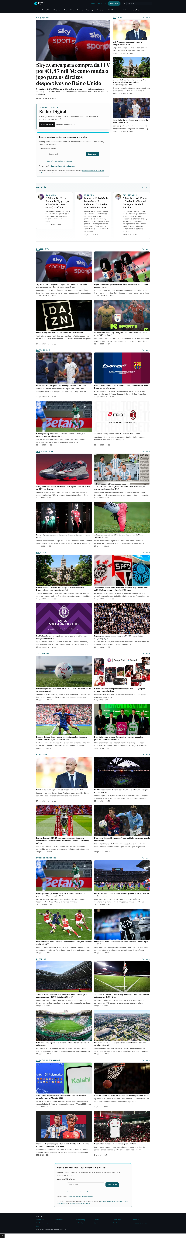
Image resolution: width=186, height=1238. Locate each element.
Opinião (92, 3)
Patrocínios (56, 10)
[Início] (48, 3)
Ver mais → (146, 17)
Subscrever (114, 3)
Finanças (80, 10)
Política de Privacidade (46, 173)
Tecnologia (90, 10)
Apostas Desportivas (137, 10)
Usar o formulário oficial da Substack (59, 161)
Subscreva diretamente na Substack (62, 166)
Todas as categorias (140, 1223)
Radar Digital (52, 112)
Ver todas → (146, 188)
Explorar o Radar (47, 124)
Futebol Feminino (112, 10)
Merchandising (69, 10)
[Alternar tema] (124, 3)
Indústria (100, 10)
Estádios (124, 10)
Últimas (117, 17)
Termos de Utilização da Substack (93, 170)
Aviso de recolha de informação (66, 173)
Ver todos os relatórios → (65, 124)
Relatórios (102, 3)
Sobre (38, 1226)
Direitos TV (45, 10)
